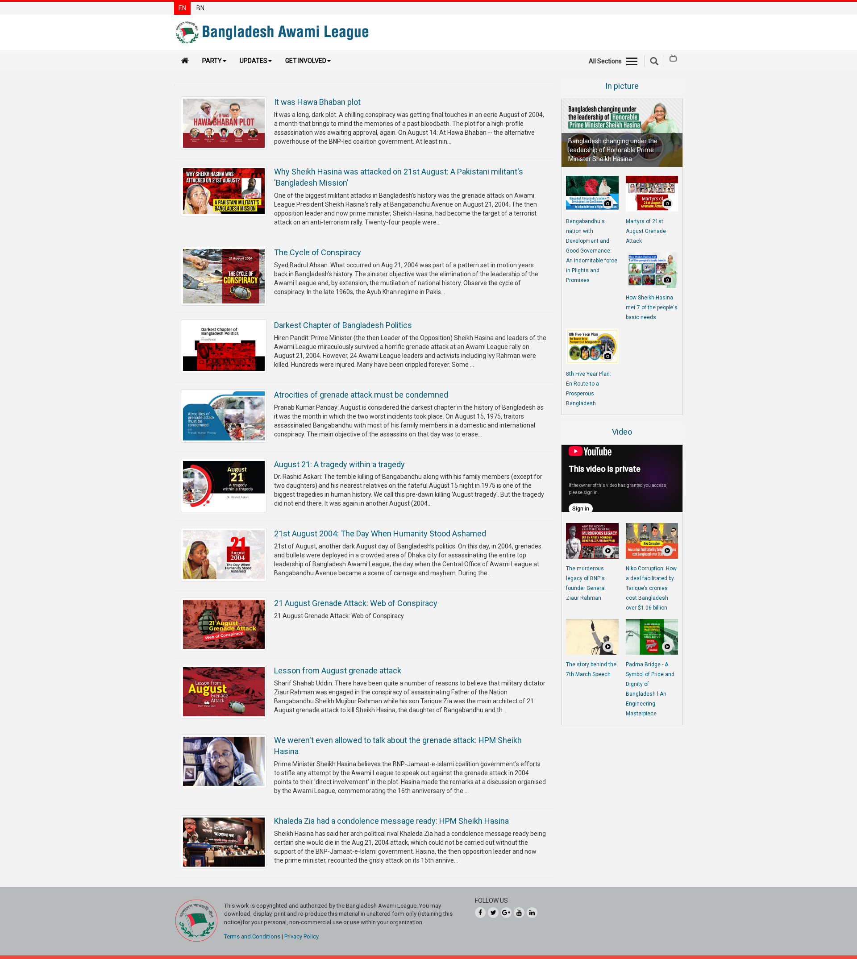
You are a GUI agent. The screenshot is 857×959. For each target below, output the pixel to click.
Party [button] (212, 60)
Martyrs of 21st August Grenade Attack (646, 231)
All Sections (605, 61)
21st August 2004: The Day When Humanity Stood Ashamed (380, 533)
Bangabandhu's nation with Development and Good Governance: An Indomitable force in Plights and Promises (591, 250)
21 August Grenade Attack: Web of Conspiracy (355, 603)
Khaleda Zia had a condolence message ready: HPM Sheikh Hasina (391, 821)
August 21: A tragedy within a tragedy (339, 464)
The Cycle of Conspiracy (317, 252)
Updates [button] (253, 60)
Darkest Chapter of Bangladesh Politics (343, 325)
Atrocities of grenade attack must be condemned (361, 394)
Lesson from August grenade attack (337, 670)
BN (200, 8)
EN (182, 8)
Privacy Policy (301, 936)
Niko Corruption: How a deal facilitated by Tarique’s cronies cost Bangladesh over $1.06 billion (651, 588)
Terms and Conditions (252, 936)
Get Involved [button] (305, 60)
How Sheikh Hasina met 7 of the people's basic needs (652, 307)
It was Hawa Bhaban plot (317, 102)
